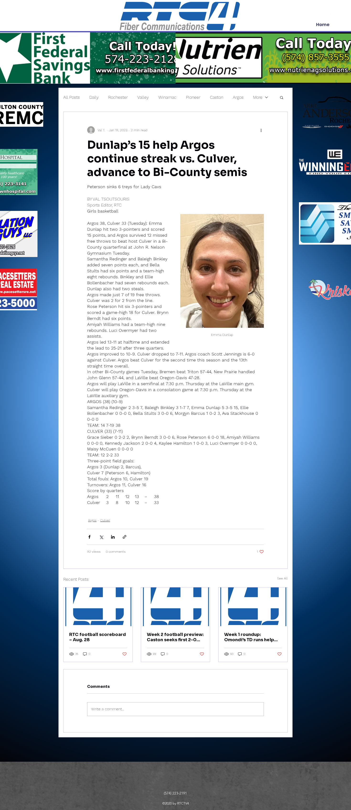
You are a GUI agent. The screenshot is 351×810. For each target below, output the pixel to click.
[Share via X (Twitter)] (101, 537)
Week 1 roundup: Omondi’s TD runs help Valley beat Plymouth (249, 637)
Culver (105, 520)
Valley (143, 97)
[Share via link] (124, 537)
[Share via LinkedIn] (113, 537)
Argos (238, 97)
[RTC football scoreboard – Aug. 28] (98, 606)
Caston (216, 97)
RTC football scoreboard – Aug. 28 (97, 637)
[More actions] (261, 130)
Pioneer (193, 97)
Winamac (167, 97)
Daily (94, 97)
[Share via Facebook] (89, 537)
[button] (281, 97)
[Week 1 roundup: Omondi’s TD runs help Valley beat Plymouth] (252, 606)
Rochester (118, 97)
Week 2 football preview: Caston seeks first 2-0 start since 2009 (175, 637)
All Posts (71, 97)
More (257, 97)
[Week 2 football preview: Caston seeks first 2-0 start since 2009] (175, 606)
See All (282, 578)
